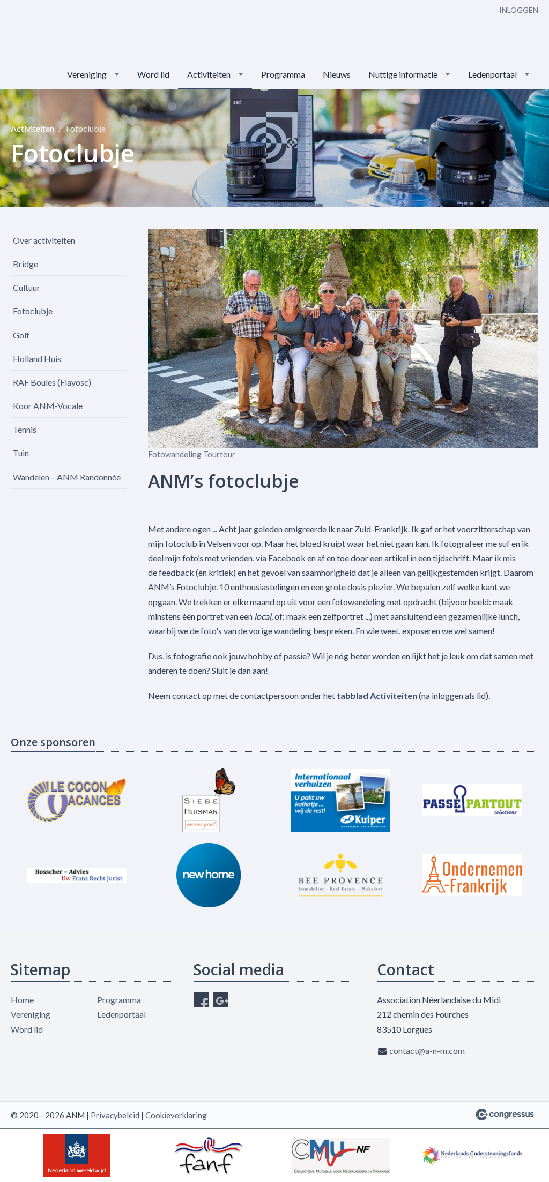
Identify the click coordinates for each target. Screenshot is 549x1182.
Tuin (21, 453)
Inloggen (518, 9)
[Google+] (220, 999)
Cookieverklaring (176, 1115)
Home (22, 1000)
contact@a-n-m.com (427, 1050)
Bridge (25, 264)
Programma (283, 74)
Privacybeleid (115, 1115)
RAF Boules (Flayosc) (52, 382)
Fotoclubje (33, 311)
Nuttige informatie (402, 74)
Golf (21, 335)
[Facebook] (201, 999)
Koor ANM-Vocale (48, 406)
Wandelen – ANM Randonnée (67, 477)
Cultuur (26, 287)
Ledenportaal (492, 74)
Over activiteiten (44, 240)
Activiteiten (209, 74)
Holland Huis (37, 358)
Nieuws (337, 74)
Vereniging (87, 74)
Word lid (153, 74)
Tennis (24, 429)
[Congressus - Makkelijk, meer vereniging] (504, 1114)
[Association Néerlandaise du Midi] (64, 30)
